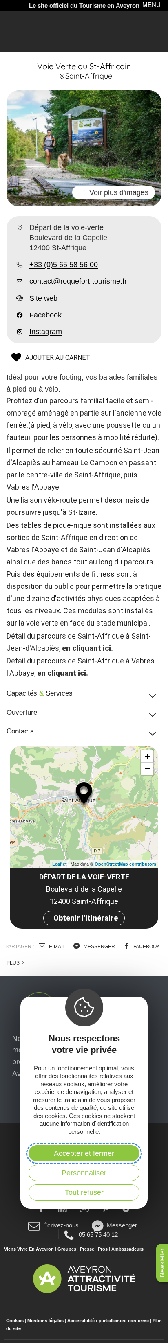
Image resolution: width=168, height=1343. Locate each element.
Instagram (45, 332)
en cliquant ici (86, 648)
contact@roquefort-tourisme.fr (78, 281)
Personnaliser (84, 1173)
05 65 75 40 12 (97, 1234)
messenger (98, 946)
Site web (43, 298)
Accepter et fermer (84, 1153)
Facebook (45, 315)
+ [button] (147, 756)
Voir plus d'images (118, 192)
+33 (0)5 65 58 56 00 (63, 264)
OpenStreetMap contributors (125, 864)
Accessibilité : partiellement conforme (108, 1320)
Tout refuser (84, 1192)
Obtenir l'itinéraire (85, 918)
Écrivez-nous (61, 1225)
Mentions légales (45, 1320)
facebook (146, 946)
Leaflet (59, 864)
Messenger (122, 1225)
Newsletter (162, 1263)
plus (14, 963)
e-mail (56, 946)
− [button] (147, 768)
